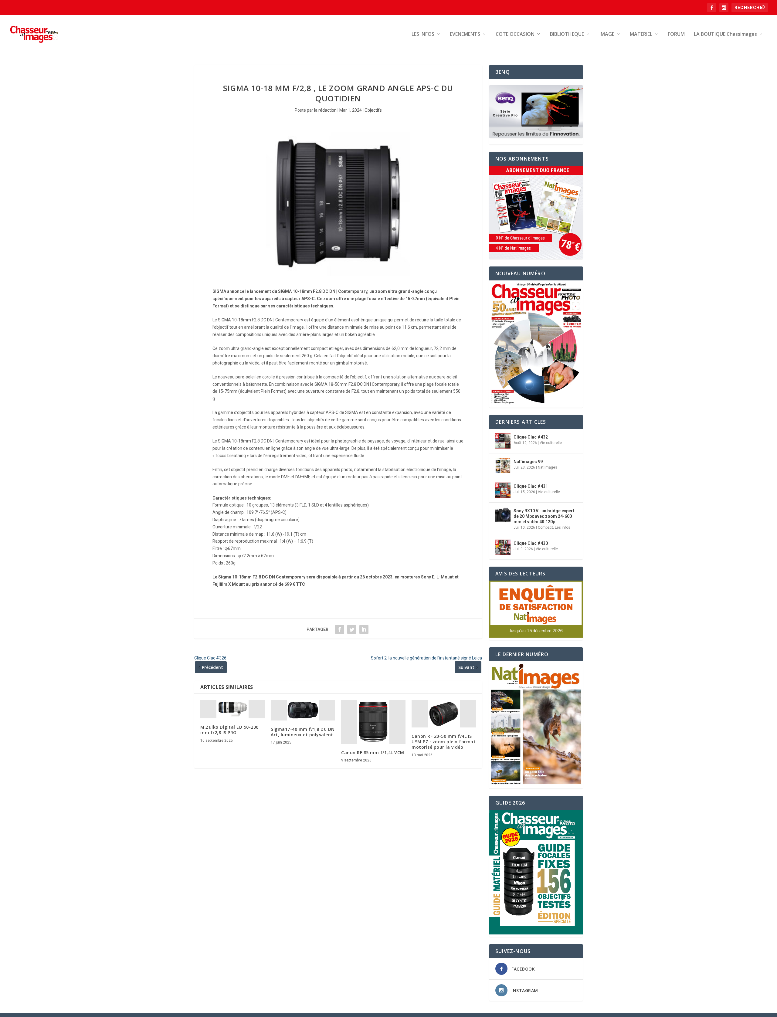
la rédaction (325, 110)
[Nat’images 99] (503, 465)
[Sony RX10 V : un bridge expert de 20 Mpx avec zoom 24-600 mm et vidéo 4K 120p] (503, 514)
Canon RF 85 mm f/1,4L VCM (372, 752)
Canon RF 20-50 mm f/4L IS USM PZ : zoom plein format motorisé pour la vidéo (444, 741)
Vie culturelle (551, 443)
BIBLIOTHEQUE (567, 34)
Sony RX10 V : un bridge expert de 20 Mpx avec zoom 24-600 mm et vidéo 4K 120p (544, 516)
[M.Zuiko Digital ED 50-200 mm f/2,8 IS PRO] (232, 709)
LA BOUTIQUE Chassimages (725, 34)
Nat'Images (547, 467)
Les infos (562, 527)
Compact (545, 527)
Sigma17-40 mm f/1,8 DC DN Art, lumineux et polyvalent (303, 731)
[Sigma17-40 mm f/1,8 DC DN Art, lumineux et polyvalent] (303, 710)
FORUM (676, 34)
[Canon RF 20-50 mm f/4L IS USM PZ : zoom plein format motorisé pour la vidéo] (444, 713)
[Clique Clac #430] (503, 547)
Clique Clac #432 (531, 437)
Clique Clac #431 (531, 486)
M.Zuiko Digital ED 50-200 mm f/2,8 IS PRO (229, 729)
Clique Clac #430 (531, 543)
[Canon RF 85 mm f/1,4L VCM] (373, 722)
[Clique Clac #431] (503, 490)
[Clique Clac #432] (503, 441)
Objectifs (373, 110)
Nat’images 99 (528, 461)
